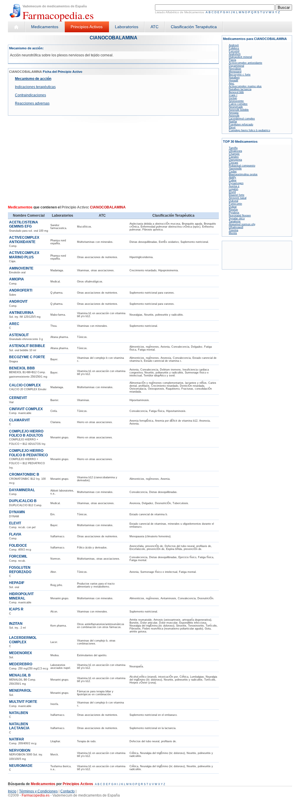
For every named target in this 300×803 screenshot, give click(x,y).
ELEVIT (15, 523)
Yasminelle (235, 168)
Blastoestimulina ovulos (243, 174)
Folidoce (234, 48)
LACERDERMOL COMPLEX (23, 640)
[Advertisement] (58, 162)
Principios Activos (87, 26)
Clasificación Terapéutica (194, 26)
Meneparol (235, 71)
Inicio (12, 791)
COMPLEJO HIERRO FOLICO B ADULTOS (26, 433)
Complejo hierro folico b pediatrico (249, 130)
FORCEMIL (18, 556)
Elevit (232, 127)
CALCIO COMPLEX (25, 385)
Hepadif (233, 80)
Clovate (233, 162)
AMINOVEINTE (21, 268)
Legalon (233, 189)
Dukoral (233, 200)
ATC (154, 26)
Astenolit (234, 115)
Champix (234, 153)
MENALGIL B (20, 675)
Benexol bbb (236, 92)
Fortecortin (235, 203)
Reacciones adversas (32, 103)
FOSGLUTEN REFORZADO (20, 569)
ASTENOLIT (19, 335)
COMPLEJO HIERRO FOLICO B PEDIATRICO (28, 453)
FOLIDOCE (18, 545)
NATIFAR (16, 739)
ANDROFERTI (20, 290)
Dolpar (233, 206)
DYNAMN (17, 512)
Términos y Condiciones (38, 791)
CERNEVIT (18, 398)
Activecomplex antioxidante (245, 62)
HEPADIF (16, 583)
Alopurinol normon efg (242, 224)
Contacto (67, 791)
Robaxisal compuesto (242, 165)
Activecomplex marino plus (245, 86)
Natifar (233, 121)
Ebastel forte (236, 194)
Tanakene (235, 221)
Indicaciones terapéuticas (35, 87)
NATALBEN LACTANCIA (19, 726)
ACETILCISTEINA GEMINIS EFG (23, 224)
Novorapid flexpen (240, 215)
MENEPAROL (20, 690)
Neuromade (236, 106)
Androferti (235, 54)
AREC (14, 324)
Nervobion (235, 68)
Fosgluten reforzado (241, 124)
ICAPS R (16, 609)
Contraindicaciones (30, 95)
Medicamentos (44, 26)
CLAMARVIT (19, 420)
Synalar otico (237, 218)
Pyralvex (234, 212)
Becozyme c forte (239, 74)
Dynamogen (236, 183)
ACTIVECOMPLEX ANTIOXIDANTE (24, 239)
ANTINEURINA (21, 313)
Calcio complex (238, 103)
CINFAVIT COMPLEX (26, 409)
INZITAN (16, 624)
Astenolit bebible (239, 109)
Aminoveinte (236, 101)
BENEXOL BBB (22, 368)
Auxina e (234, 186)
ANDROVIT (18, 301)
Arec (231, 83)
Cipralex (234, 156)
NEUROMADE (21, 766)
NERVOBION (19, 750)
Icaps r (233, 95)
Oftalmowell (236, 227)
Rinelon (233, 209)
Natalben (234, 77)
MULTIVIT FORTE (23, 702)
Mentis (233, 233)
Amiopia (233, 112)
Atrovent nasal (237, 197)
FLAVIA (15, 534)
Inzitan (233, 98)
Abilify (232, 177)
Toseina (233, 230)
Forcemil (234, 51)
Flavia (232, 59)
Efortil (232, 192)
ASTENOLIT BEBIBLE (27, 346)
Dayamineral (236, 65)
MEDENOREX (20, 653)
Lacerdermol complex (242, 118)
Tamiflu (233, 148)
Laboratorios (126, 26)
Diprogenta (235, 159)
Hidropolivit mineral (240, 56)
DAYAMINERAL (22, 490)
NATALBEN (18, 713)
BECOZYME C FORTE (27, 357)
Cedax (233, 171)
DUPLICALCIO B (23, 501)
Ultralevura (235, 150)
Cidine (232, 180)
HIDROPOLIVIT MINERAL (21, 596)
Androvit (234, 45)
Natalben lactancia (240, 89)
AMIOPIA (16, 279)
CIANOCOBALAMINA (113, 37)
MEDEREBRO (20, 664)
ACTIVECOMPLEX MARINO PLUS (24, 255)
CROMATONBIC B (24, 474)
